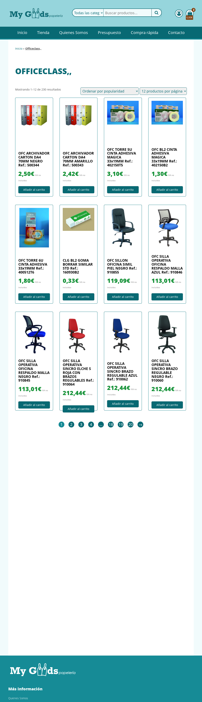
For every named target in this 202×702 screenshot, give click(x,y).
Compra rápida (144, 32)
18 (111, 424)
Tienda (43, 32)
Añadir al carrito (34, 190)
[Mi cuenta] (179, 13)
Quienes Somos (73, 32)
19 (121, 424)
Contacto (176, 32)
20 (130, 424)
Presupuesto (109, 32)
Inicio (22, 32)
